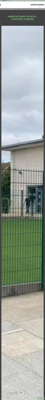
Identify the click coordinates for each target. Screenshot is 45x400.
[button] (40, 4)
